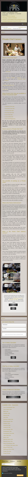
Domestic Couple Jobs (8, 419)
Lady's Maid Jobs (7, 435)
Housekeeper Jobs (7, 431)
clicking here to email (17, 298)
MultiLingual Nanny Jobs (8, 449)
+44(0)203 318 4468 (13, 299)
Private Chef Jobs (7, 451)
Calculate (13, 357)
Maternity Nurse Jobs (8, 441)
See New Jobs (20, 475)
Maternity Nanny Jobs (8, 439)
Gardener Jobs (6, 423)
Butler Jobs (5, 411)
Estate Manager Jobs (8, 421)
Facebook (20, 79)
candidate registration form (8, 85)
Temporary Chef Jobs (9, 106)
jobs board (8, 71)
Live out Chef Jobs (9, 116)
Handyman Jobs (6, 427)
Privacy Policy (5, 461)
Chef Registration (13, 304)
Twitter (24, 79)
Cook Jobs (5, 417)
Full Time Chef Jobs (9, 110)
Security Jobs (6, 415)
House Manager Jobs (8, 429)
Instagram (6, 80)
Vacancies (13, 308)
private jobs (5, 89)
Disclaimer (12, 461)
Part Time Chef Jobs (9, 112)
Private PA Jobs (6, 453)
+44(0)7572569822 (12, 17)
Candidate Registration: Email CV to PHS (11, 21)
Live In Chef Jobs (9, 114)
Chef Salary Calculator (13, 381)
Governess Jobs (6, 425)
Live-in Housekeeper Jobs (9, 407)
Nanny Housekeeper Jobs (9, 443)
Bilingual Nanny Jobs (7, 447)
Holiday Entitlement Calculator (13, 397)
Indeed (7, 77)
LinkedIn (13, 77)
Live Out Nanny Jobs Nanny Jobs (10, 445)
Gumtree (19, 77)
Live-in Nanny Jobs (7, 409)
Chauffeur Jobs (6, 413)
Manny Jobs (6, 437)
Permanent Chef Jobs (9, 108)
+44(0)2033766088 (10, 16)
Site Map (19, 461)
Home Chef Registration (10, 118)
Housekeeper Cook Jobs (8, 433)
